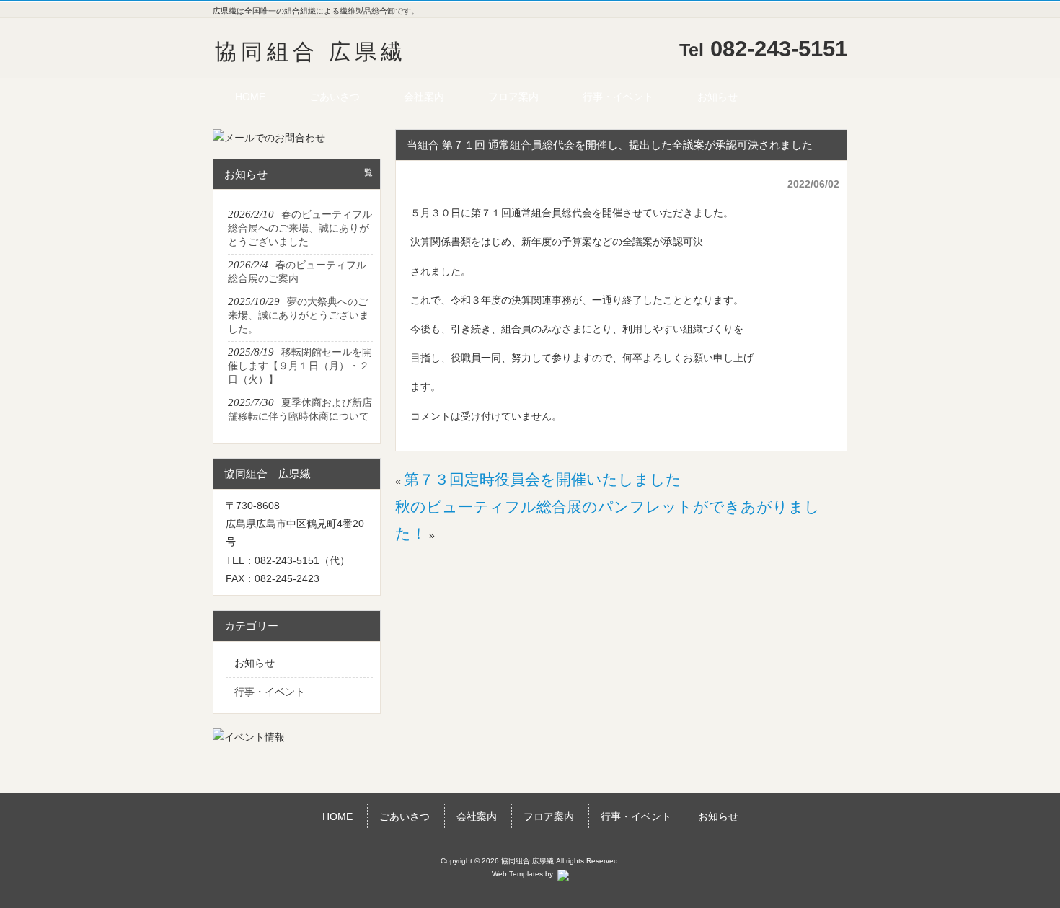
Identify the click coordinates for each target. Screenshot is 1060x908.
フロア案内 (549, 816)
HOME (337, 816)
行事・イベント (269, 691)
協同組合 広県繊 (311, 51)
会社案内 (476, 816)
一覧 (364, 172)
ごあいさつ (404, 816)
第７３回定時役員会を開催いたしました (542, 479)
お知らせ (254, 663)
